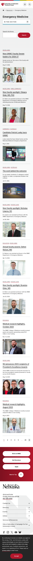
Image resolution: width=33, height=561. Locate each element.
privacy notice (6, 550)
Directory (6, 507)
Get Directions (16, 460)
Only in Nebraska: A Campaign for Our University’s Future (15, 525)
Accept (16, 556)
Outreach (13, 128)
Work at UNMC (16, 453)
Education (6, 243)
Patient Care (15, 204)
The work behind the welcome (15, 171)
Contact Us (6, 503)
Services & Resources (10, 520)
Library (5, 516)
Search (24, 35)
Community (6, 128)
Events (5, 512)
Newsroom (9, 10)
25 (25, 440)
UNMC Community (16, 88)
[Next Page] (29, 440)
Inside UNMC (6, 50)
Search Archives (8, 31)
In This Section (10, 22)
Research (6, 320)
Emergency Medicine (20, 10)
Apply (16, 466)
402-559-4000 (7, 498)
